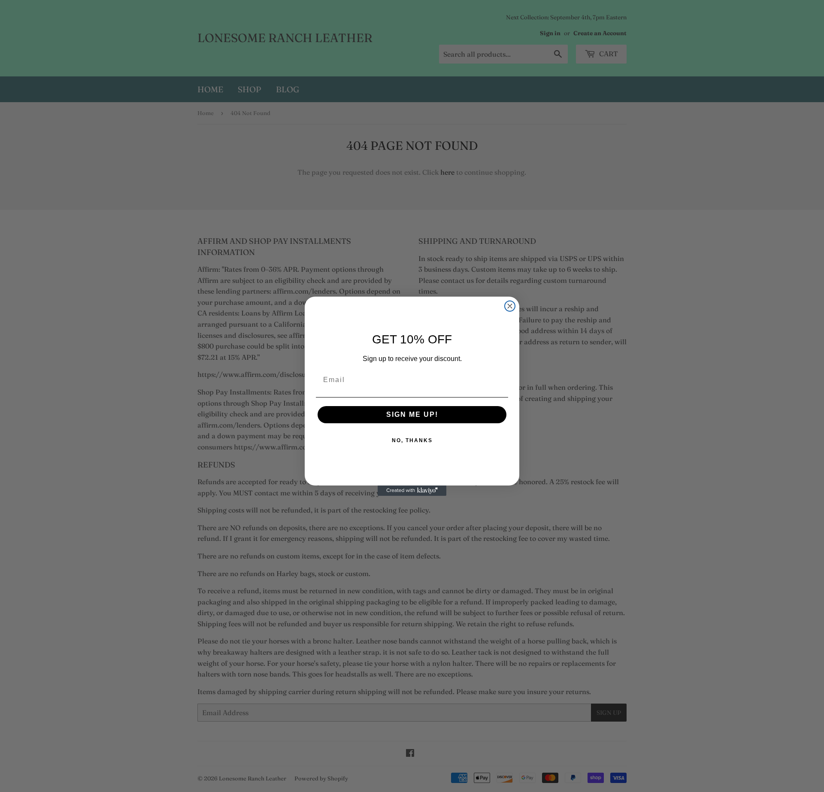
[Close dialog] (510, 306)
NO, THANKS (412, 440)
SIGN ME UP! (412, 414)
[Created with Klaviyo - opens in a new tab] (412, 491)
